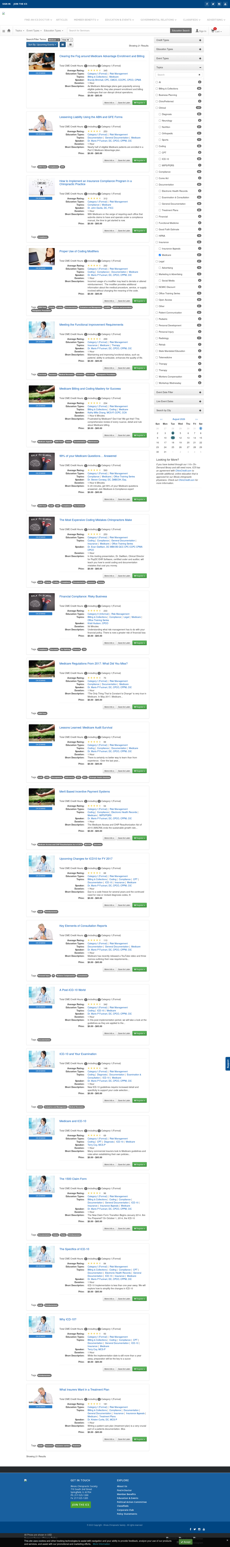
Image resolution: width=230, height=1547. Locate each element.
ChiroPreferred (166, 101)
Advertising (215, 19)
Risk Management (119, 73)
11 (173, 437)
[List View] (70, 44)
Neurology (167, 120)
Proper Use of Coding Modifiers (79, 251)
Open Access (165, 299)
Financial (76, 649)
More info (109, 102)
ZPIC (78, 777)
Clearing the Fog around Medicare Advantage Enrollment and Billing (101, 56)
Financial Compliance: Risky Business (83, 596)
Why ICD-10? (67, 1319)
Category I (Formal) (97, 73)
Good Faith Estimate (169, 229)
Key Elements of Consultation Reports (83, 926)
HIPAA (162, 235)
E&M (40, 1107)
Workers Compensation (66, 976)
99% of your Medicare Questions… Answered (87, 456)
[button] (3, 30)
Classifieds (190, 19)
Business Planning (168, 94)
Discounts (54, 649)
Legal (126, 616)
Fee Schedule (79, 506)
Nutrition (166, 126)
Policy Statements (127, 1513)
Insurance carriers (63, 1445)
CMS (57, 506)
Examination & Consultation (175, 197)
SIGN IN (6, 3)
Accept (186, 1541)
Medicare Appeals (45, 442)
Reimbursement (51, 911)
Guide (40, 1445)
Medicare (114, 76)
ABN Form (42, 167)
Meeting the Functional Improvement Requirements (91, 324)
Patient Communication (170, 312)
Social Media (168, 280)
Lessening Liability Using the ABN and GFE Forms (91, 117)
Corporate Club (125, 1510)
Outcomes (90, 374)
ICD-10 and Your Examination (78, 1054)
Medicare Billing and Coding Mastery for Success (90, 388)
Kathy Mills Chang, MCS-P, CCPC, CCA (107, 412)
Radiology (164, 338)
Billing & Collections (97, 76)
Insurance (92, 345)
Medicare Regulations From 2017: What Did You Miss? (93, 663)
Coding (91, 271)
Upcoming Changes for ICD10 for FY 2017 (85, 858)
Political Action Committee (132, 1502)
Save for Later (124, 102)
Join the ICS (20, 3)
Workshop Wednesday (170, 382)
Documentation (95, 137)
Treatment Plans (107, 1416)
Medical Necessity (66, 374)
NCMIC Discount (167, 286)
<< (161, 419)
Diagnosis (102, 1074)
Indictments (69, 777)
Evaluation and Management (91, 307)
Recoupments (56, 777)
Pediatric (163, 318)
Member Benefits (85, 19)
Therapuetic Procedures (41, 310)
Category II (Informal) (98, 613)
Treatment (76, 1445)
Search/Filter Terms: (36, 39)
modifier (107, 307)
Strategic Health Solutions (99, 777)
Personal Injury (44, 976)
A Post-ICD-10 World (72, 990)
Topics (19, 30)
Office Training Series (124, 476)
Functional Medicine (169, 222)
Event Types (33, 30)
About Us (122, 1486)
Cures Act (164, 178)
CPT (135, 879)
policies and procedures (122, 307)
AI (160, 82)
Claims (51, 307)
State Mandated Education (172, 350)
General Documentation (117, 137)
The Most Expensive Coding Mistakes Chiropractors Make (95, 520)
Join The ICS (80, 1504)
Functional (42, 374)
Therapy (116, 345)
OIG (84, 649)
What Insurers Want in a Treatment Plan (84, 1389)
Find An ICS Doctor (37, 19)
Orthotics (80, 374)
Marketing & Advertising (170, 274)
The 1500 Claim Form (73, 1179)
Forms (63, 1235)
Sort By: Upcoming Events (41, 44)
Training (101, 582)
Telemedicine (165, 357)
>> (196, 419)
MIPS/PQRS (105, 815)
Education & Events (118, 19)
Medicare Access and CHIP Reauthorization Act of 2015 (60, 844)
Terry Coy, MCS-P (96, 1144)
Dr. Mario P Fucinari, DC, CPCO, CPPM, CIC (110, 140)
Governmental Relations (157, 19)
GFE (62, 167)
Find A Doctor (124, 1490)
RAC (85, 777)
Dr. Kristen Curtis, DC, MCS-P (102, 1419)
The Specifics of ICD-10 (74, 1249)
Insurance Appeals (109, 1205)
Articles (61, 19)
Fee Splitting (65, 649)
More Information (101, 1543)
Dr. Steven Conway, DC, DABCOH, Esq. (107, 479)
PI (53, 976)
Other (161, 306)
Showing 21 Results (138, 45)
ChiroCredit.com (183, 470)
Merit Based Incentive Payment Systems (84, 791)
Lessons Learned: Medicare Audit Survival (85, 727)
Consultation (83, 976)
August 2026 (179, 419)
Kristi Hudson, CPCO (98, 623)
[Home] (9, 30)
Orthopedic (167, 133)
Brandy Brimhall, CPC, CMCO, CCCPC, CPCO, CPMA (114, 79)
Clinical (162, 107)
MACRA (88, 844)
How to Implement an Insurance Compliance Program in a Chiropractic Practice (95, 182)
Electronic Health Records (124, 812)
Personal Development (170, 325)
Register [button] (140, 102)
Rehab (162, 344)
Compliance (53, 167)
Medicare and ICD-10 (72, 1121)
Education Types (53, 30)
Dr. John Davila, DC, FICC (100, 207)
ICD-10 (108, 882)
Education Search (181, 30)
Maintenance (93, 442)
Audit (51, 506)
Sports (165, 139)
